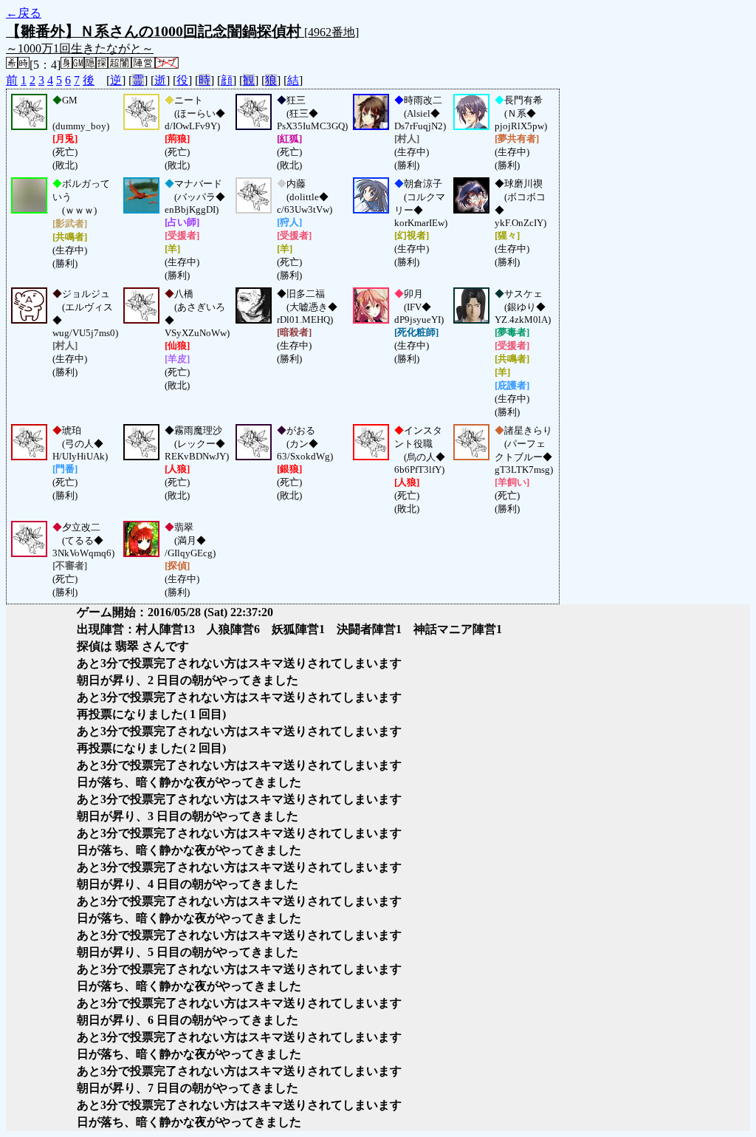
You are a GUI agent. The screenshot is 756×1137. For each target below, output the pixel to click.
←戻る (23, 13)
